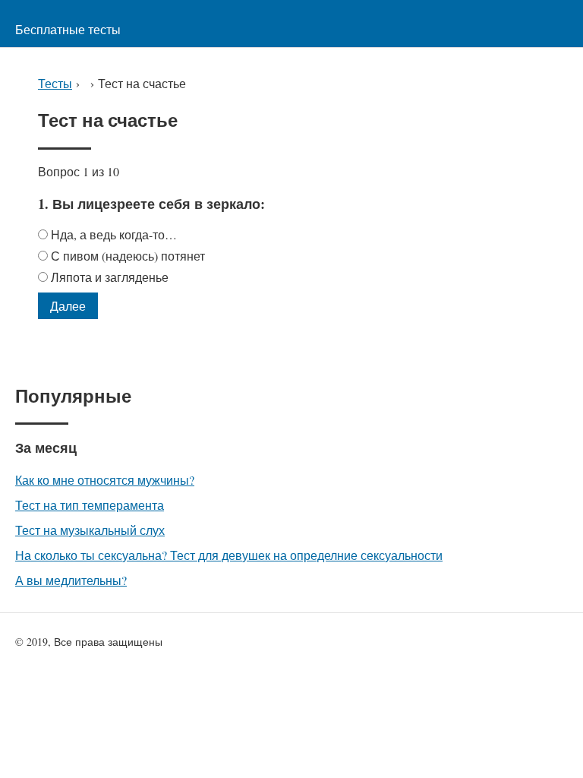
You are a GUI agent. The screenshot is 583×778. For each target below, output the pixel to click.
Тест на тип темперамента (89, 505)
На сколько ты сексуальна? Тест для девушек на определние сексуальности (229, 555)
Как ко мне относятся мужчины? (104, 480)
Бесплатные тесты (68, 29)
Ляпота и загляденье (110, 277)
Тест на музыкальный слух (90, 530)
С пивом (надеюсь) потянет (130, 256)
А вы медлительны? (71, 580)
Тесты (55, 83)
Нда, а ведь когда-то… (116, 234)
